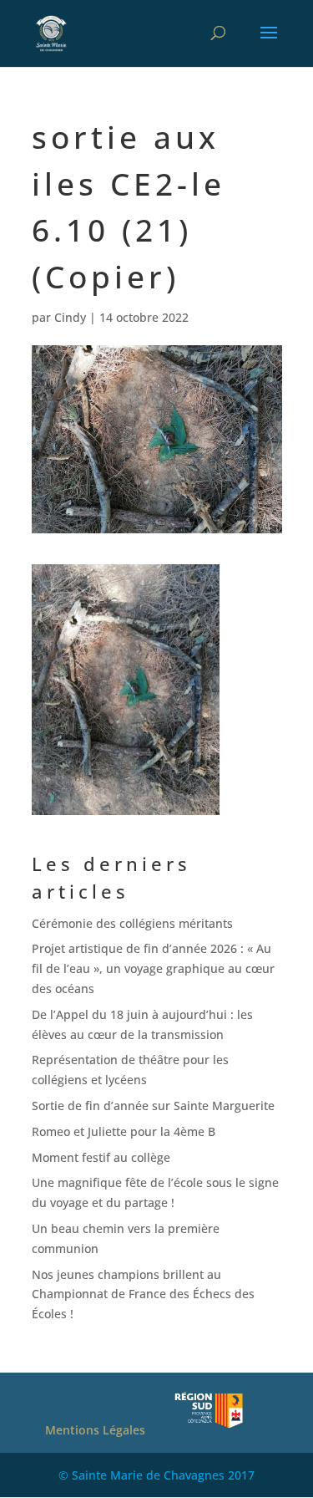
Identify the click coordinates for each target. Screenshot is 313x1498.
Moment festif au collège (101, 1157)
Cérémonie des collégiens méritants (132, 923)
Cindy (70, 317)
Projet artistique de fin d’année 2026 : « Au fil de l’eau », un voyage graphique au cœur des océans (153, 968)
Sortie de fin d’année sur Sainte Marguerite (153, 1105)
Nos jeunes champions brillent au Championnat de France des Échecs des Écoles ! (143, 1294)
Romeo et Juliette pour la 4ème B (123, 1131)
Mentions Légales (95, 1430)
